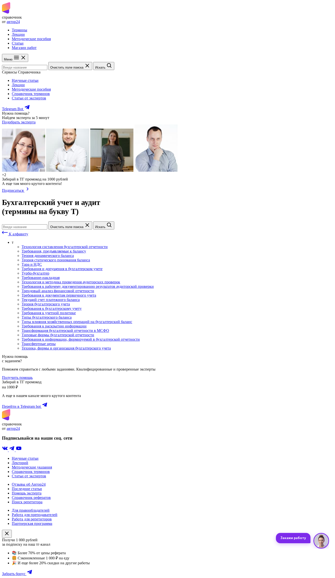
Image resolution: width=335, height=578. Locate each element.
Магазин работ (24, 48)
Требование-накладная (41, 278)
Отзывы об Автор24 (29, 484)
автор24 (13, 22)
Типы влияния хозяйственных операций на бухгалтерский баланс (77, 322)
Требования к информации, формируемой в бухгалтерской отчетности (81, 339)
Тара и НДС (32, 264)
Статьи (18, 43)
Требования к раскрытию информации (54, 326)
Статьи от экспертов (29, 98)
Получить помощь (17, 377)
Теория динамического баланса (48, 255)
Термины (19, 30)
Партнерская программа (32, 523)
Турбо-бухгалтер (35, 273)
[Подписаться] (28, 190)
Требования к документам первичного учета (59, 295)
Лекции (18, 34)
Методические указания (32, 467)
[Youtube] (19, 450)
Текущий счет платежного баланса (51, 300)
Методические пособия (31, 39)
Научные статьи (25, 80)
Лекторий (20, 463)
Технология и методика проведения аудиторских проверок (71, 282)
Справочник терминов (31, 94)
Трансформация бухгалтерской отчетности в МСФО (65, 330)
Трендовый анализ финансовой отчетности (58, 291)
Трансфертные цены (39, 344)
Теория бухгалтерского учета (46, 304)
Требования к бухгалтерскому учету (52, 308)
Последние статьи (27, 489)
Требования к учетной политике (49, 313)
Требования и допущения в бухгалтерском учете (62, 269)
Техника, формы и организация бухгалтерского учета (66, 348)
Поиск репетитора (27, 502)
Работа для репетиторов (32, 519)
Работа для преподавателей (34, 515)
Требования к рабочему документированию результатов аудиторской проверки (88, 286)
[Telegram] (12, 450)
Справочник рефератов (31, 497)
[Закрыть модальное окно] (7, 534)
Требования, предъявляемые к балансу (54, 251)
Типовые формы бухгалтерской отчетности (58, 335)
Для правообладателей (31, 510)
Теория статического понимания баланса (56, 260)
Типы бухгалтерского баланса (47, 317)
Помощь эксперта (26, 493)
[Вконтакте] (5, 450)
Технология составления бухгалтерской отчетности (65, 247)
